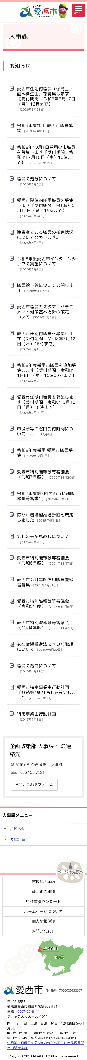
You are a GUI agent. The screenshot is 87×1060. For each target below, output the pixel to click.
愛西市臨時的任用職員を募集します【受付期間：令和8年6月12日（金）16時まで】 (45, 207)
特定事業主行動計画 (36, 716)
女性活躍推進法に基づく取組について (45, 646)
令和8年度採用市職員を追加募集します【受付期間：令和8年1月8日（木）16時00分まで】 (46, 372)
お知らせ (17, 829)
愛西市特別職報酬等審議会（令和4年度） (45, 625)
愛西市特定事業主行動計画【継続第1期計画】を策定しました (46, 692)
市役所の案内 (43, 882)
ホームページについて (43, 911)
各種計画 (17, 840)
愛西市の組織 (43, 892)
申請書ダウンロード (43, 901)
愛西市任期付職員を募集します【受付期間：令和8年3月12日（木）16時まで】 (46, 341)
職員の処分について (36, 181)
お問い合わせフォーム (34, 784)
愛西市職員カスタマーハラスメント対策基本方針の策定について (45, 312)
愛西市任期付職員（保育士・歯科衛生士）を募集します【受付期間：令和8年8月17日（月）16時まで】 (46, 99)
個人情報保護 (43, 921)
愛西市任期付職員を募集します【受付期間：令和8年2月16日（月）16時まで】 (46, 404)
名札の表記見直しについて (43, 538)
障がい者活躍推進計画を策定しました (45, 517)
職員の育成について (36, 668)
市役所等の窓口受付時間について (45, 431)
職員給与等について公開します (45, 287)
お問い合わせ (43, 931)
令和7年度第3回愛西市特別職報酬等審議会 (45, 496)
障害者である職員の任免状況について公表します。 (45, 237)
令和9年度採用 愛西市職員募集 (45, 128)
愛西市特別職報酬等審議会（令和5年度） (45, 603)
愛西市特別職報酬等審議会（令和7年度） (46, 474)
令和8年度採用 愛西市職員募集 (45, 452)
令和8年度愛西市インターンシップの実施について (46, 263)
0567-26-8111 (28, 1011)
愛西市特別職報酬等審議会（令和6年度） (45, 560)
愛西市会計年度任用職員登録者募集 (45, 582)
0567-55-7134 (32, 772)
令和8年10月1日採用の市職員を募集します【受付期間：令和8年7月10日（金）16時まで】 (46, 154)
